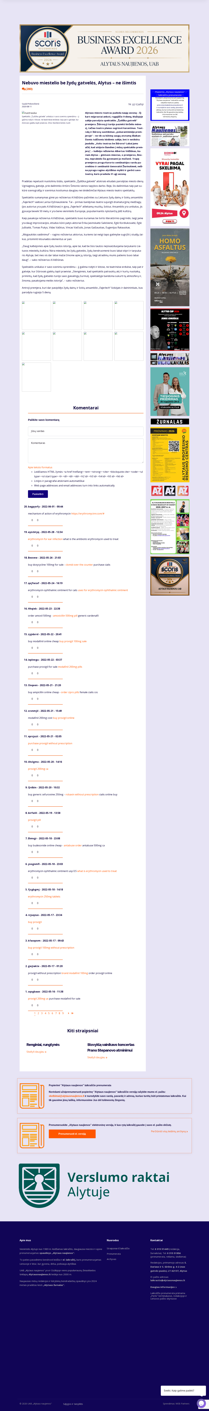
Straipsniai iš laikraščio (118, 1248)
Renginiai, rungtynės (43, 1044)
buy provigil (35, 922)
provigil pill (34, 820)
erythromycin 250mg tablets (44, 896)
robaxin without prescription (82, 794)
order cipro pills (70, 692)
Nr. (136, 104)
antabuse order (73, 845)
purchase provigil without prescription (50, 743)
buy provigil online (63, 718)
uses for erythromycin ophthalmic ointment (103, 590)
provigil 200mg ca (38, 768)
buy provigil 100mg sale (73, 641)
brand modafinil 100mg (75, 973)
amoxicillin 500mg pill (65, 615)
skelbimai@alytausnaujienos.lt (66, 1096)
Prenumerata (114, 1253)
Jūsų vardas (37, 431)
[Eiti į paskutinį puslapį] (72, 1013)
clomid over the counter (79, 564)
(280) (29, 89)
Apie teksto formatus (40, 467)
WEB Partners (182, 1403)
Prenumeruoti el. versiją (72, 1134)
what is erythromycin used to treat (97, 871)
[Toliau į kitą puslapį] (68, 1013)
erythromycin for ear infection (45, 539)
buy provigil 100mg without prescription (51, 947)
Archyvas (111, 1259)
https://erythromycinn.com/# (87, 513)
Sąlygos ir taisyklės (73, 1403)
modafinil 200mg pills (70, 666)
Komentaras (38, 443)
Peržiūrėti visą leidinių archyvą (168, 1131)
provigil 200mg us (38, 998)
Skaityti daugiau (35, 1051)
